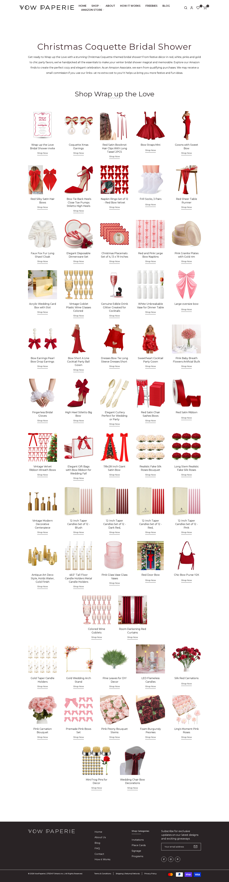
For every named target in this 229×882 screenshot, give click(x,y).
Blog (97, 842)
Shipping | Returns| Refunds (128, 874)
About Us (100, 837)
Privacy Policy (150, 874)
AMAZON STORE (91, 9)
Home (98, 831)
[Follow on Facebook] (164, 859)
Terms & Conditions (102, 874)
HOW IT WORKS (130, 5)
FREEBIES (151, 5)
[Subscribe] (195, 846)
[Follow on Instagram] (170, 859)
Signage (136, 850)
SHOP (95, 5)
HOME (82, 5)
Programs (137, 856)
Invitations (138, 839)
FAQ (97, 848)
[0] (198, 7)
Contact (99, 853)
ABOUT (110, 5)
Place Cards (139, 845)
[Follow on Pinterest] (177, 859)
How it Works (102, 859)
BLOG (166, 5)
